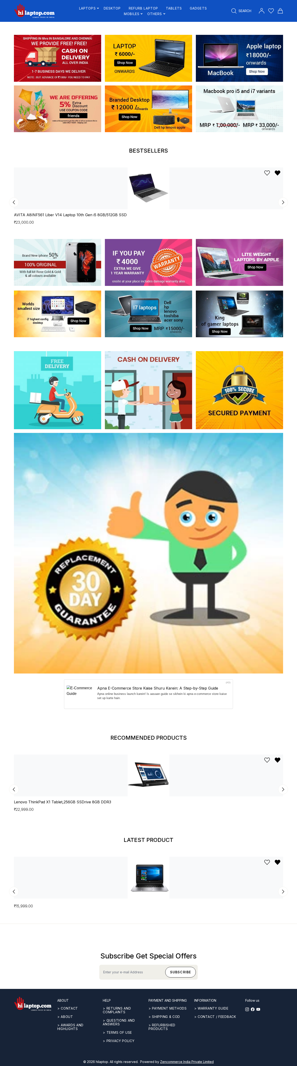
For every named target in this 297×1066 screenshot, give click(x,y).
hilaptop (102, 1062)
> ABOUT (65, 1017)
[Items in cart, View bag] (280, 11)
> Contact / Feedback (215, 1017)
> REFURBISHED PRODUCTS (161, 1027)
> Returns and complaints (117, 1010)
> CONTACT (67, 1008)
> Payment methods (167, 1008)
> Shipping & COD (164, 1017)
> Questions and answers (119, 1022)
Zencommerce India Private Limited (187, 1062)
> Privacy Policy (118, 1041)
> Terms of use (117, 1032)
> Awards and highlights (70, 1027)
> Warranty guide (211, 1008)
